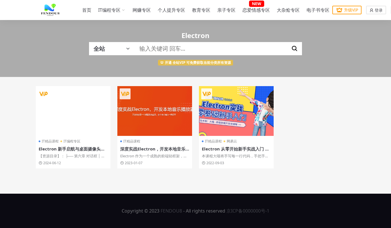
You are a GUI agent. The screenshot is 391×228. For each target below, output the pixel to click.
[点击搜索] (294, 48)
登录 (378, 10)
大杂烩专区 (288, 10)
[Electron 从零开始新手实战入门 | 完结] (236, 111)
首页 (86, 10)
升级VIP (351, 10)
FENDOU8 (171, 211)
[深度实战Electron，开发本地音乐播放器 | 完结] (154, 111)
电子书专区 (318, 10)
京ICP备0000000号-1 (247, 211)
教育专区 (201, 10)
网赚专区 (142, 10)
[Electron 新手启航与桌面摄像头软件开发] (73, 111)
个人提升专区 (171, 10)
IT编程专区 (109, 10)
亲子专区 (226, 10)
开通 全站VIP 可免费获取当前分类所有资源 (198, 62)
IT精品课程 (50, 141)
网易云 (232, 141)
